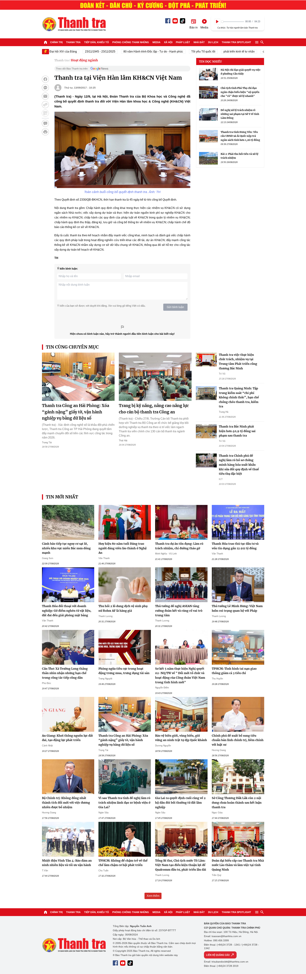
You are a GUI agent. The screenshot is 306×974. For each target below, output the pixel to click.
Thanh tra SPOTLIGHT (236, 42)
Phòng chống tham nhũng (130, 42)
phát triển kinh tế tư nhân (222, 51)
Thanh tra (73, 42)
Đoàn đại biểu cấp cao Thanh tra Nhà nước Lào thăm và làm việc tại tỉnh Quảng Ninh (238, 865)
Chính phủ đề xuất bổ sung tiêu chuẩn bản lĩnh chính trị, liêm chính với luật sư (238, 740)
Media (156, 42)
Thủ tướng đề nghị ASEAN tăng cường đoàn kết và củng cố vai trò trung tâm (178, 610)
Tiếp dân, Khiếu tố (96, 42)
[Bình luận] (45, 123)
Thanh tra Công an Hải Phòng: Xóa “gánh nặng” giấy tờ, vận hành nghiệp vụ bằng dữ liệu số (75, 411)
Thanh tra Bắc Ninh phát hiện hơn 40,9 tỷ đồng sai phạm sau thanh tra (237, 431)
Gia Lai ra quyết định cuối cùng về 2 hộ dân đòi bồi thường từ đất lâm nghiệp (180, 802)
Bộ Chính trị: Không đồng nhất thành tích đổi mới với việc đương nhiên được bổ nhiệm (66, 802)
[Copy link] (45, 104)
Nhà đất (199, 42)
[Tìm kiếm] (262, 42)
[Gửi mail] (45, 96)
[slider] (232, 21)
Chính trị (56, 42)
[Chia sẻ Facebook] (45, 79)
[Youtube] (175, 21)
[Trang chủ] (45, 42)
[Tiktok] (182, 21)
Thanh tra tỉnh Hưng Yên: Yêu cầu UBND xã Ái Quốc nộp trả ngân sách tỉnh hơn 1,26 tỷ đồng (240, 136)
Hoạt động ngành (84, 60)
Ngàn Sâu (103, 812)
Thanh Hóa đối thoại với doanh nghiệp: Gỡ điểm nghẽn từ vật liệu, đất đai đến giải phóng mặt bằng (66, 610)
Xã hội (168, 42)
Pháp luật (183, 42)
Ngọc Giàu (217, 812)
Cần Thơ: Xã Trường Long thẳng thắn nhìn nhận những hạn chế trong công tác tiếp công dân (65, 673)
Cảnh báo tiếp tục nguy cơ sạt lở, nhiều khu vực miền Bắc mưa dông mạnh (66, 548)
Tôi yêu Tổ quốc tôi (187, 51)
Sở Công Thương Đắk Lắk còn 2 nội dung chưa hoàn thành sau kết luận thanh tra (237, 802)
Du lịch (213, 42)
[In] (45, 131)
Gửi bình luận (175, 307)
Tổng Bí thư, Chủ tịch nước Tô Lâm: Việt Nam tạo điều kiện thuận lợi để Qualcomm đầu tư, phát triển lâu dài (180, 865)
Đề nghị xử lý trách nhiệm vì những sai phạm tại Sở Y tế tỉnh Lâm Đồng (240, 114)
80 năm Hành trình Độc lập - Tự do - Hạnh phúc (136, 51)
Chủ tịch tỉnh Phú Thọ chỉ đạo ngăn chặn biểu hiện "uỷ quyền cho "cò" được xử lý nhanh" (240, 92)
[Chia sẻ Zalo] (45, 87)
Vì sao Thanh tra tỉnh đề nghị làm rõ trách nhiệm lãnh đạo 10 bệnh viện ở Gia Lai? (124, 802)
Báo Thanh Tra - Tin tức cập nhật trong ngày (74, 24)
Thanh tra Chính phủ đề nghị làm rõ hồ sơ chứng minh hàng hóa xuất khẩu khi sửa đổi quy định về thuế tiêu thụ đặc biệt (239, 464)
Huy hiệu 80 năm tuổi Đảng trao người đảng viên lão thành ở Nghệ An (122, 548)
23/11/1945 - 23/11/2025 (83, 51)
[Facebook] (167, 20)
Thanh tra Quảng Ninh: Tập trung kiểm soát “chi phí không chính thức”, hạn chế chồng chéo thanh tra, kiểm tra (239, 397)
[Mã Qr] (45, 113)
